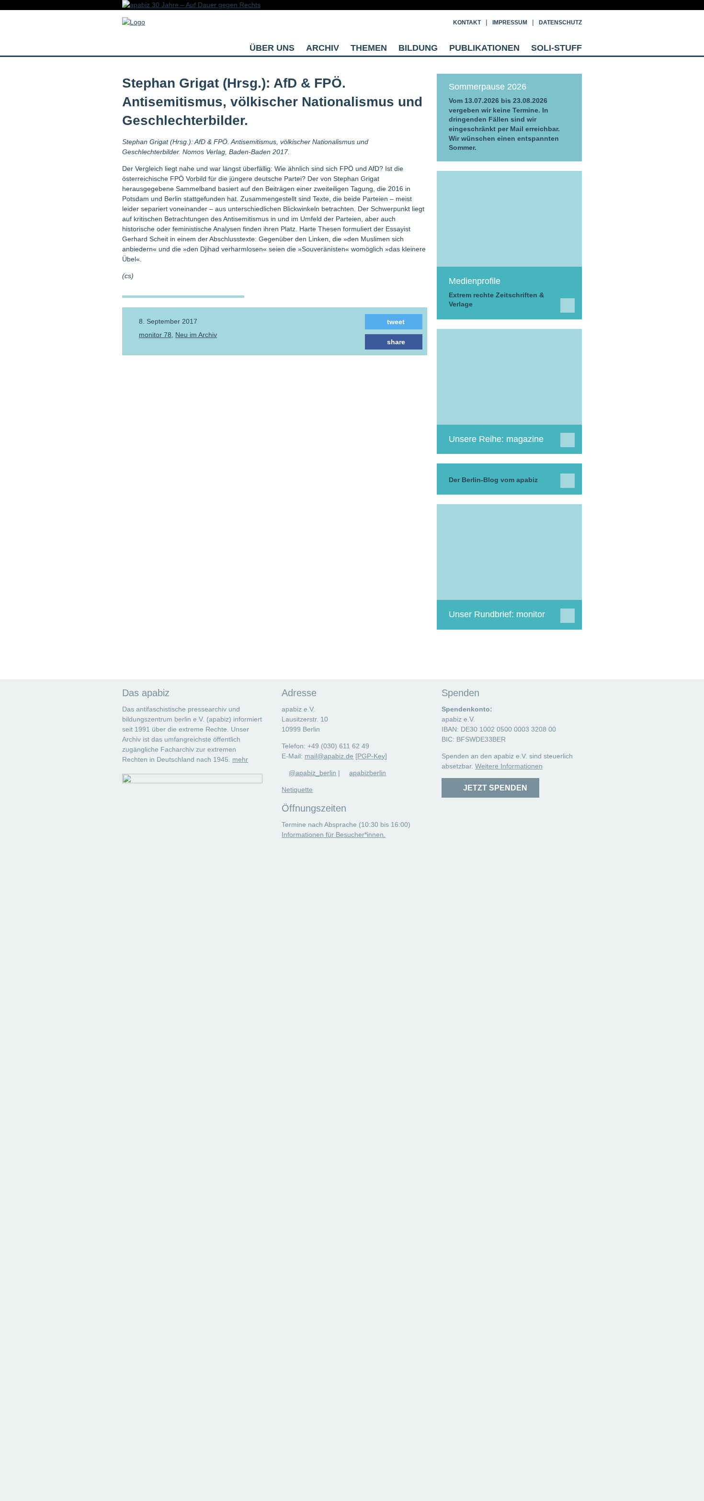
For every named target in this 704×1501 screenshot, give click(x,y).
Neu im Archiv (196, 335)
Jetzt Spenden (493, 788)
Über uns (272, 48)
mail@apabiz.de (329, 756)
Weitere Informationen (509, 766)
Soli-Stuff (556, 48)
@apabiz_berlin (312, 773)
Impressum (509, 22)
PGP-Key (371, 756)
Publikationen (484, 48)
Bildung (418, 48)
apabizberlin (367, 773)
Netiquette (297, 789)
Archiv (322, 48)
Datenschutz (560, 22)
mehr (240, 759)
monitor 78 (155, 335)
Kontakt (467, 22)
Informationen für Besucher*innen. (334, 834)
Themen (369, 48)
